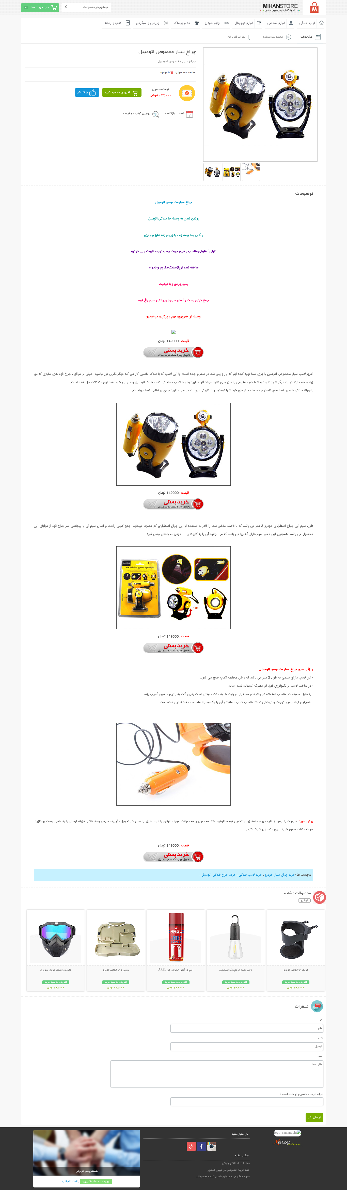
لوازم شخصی (276, 23)
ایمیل (320, 1037)
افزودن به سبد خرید (117, 92)
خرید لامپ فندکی (250, 875)
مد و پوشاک (182, 23)
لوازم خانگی (307, 23)
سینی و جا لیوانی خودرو (116, 970)
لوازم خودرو (212, 23)
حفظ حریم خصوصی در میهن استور (229, 1170)
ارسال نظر (314, 1117)
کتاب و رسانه (112, 23)
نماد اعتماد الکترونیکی (236, 1163)
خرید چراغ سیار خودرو (280, 875)
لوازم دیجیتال (244, 23)
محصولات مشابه (273, 37)
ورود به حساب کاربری (96, 1181)
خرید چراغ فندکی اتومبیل (218, 875)
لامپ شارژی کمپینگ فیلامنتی (235, 970)
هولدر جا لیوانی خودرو (295, 970)
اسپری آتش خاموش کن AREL (175, 970)
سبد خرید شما (40, 7)
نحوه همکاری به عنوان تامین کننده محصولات (223, 1176)
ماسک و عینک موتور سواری (55, 970)
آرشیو (304, 900)
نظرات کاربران (236, 37)
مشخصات (306, 37)
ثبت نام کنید (69, 1181)
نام (321, 1019)
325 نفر (82, 92)
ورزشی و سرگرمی (147, 23)
